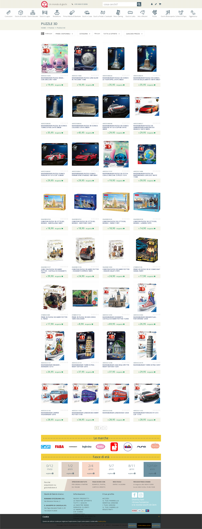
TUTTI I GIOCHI (80, 503)
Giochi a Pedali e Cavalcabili (102, 16)
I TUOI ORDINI (109, 505)
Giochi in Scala (87, 16)
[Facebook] (134, 495)
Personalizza (144, 525)
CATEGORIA (83, 34)
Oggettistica (193, 16)
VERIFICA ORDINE (110, 503)
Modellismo (57, 16)
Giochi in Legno (45, 16)
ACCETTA (156, 525)
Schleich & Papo (180, 16)
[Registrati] (156, 4)
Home (43, 28)
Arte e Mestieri (142, 16)
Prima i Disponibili (63, 34)
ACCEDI (106, 498)
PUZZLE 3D (61, 28)
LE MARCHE (78, 509)
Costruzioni (8, 16)
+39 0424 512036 (81, 4)
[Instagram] (141, 495)
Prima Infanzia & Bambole (72, 16)
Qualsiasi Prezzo (133, 34)
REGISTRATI (108, 509)
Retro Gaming (118, 16)
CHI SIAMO (78, 512)
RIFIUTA (132, 525)
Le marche (101, 438)
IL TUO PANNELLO (111, 501)
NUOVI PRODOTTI (81, 498)
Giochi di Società (20, 16)
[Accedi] (152, 4)
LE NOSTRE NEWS (81, 505)
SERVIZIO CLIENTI (81, 507)
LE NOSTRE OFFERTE (82, 501)
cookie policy (102, 521)
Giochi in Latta (130, 16)
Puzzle (154, 16)
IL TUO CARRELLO (110, 507)
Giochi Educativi (32, 16)
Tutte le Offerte (110, 34)
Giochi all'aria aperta (168, 16)
